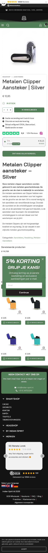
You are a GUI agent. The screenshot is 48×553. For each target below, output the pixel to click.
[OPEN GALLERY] (24, 51)
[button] (11, 323)
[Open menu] (2, 25)
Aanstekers (18, 77)
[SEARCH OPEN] (7, 25)
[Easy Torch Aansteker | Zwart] (36, 304)
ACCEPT (24, 549)
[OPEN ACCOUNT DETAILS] (40, 25)
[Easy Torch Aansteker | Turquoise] (36, 340)
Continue (24, 292)
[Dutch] (3, 486)
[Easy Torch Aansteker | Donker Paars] (12, 340)
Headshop (6, 77)
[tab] (23, 399)
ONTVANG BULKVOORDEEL (24, 154)
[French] (12, 486)
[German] (16, 486)
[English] (8, 486)
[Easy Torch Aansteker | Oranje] (12, 304)
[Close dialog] (43, 259)
